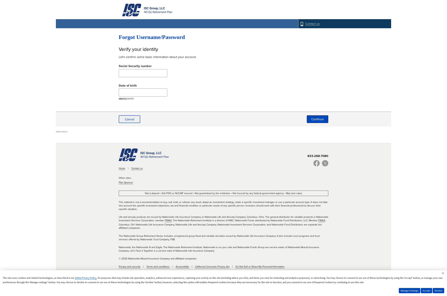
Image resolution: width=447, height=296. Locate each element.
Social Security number (135, 65)
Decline (438, 290)
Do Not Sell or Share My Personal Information (260, 266)
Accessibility (182, 266)
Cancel (129, 119)
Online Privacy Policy (85, 277)
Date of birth (128, 85)
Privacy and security (129, 266)
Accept (426, 290)
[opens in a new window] (316, 165)
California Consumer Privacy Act (212, 266)
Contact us (137, 168)
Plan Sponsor (126, 182)
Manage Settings (409, 290)
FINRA (168, 220)
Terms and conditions (158, 266)
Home (122, 168)
